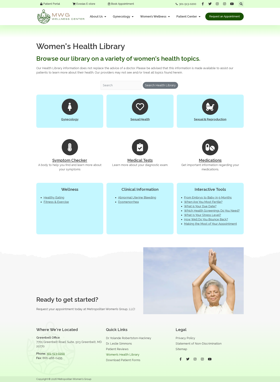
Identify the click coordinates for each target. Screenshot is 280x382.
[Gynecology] (70, 107)
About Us (96, 16)
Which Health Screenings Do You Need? (212, 210)
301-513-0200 (56, 353)
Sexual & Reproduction (210, 119)
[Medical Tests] (140, 147)
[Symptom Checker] (70, 147)
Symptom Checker (69, 160)
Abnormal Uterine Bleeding (137, 197)
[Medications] (210, 147)
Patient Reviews (117, 349)
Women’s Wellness (153, 16)
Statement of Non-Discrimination (199, 343)
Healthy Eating (54, 197)
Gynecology (121, 16)
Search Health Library (160, 85)
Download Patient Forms (123, 360)
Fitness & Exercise (56, 202)
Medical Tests (140, 160)
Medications (210, 160)
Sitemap (181, 349)
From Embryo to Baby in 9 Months (208, 197)
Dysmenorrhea (128, 202)
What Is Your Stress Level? (202, 215)
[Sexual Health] (140, 107)
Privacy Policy (185, 338)
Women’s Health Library (122, 354)
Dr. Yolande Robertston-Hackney (128, 338)
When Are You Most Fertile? (203, 202)
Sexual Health (140, 119)
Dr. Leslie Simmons (119, 343)
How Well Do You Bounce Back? (206, 219)
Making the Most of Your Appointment (210, 223)
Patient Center (186, 16)
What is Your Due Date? (200, 206)
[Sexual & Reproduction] (210, 107)
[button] (241, 4)
